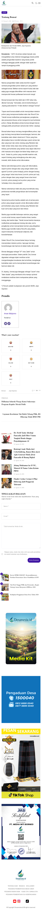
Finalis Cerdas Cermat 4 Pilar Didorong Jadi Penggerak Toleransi (26, 482)
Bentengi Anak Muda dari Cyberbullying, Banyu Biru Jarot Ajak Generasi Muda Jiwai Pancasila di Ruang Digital (27, 453)
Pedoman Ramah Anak (12, 891)
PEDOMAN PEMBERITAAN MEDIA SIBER (21, 889)
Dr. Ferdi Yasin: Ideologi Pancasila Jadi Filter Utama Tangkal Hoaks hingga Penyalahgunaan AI (25, 436)
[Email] (5, 323)
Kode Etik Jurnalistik (30, 891)
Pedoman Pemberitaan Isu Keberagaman (21, 894)
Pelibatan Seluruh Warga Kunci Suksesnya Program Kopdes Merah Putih (18, 403)
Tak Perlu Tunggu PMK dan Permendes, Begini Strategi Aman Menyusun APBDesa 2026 (24, 586)
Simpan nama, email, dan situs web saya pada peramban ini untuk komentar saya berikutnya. (22, 553)
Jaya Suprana (13, 391)
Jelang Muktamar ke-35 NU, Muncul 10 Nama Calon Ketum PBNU (26, 468)
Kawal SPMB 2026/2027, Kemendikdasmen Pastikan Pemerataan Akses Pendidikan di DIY (24, 576)
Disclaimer (30, 886)
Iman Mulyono (10, 313)
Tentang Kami (13, 886)
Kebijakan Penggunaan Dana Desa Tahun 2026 (24, 594)
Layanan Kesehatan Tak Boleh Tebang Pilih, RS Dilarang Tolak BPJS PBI (21, 415)
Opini (4, 12)
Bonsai (4, 391)
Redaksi (22, 886)
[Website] (8, 323)
